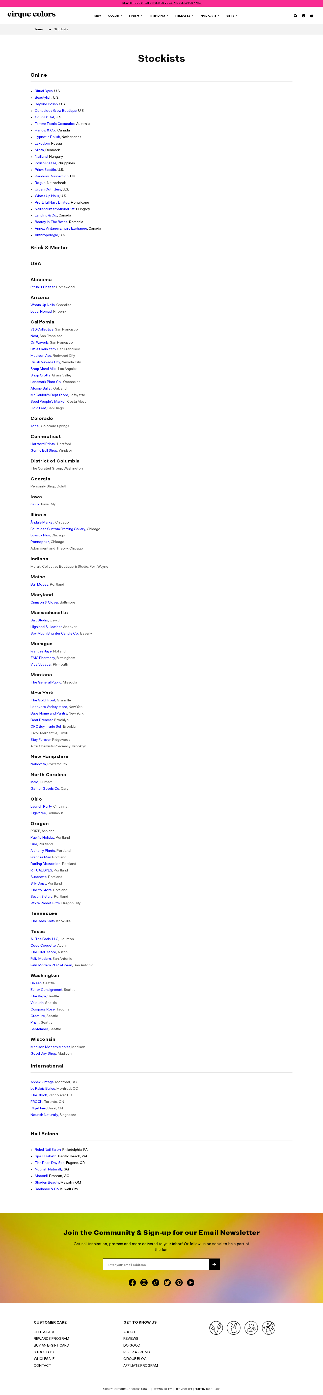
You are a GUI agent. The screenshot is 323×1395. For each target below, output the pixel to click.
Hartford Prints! (43, 444)
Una (34, 844)
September (39, 1029)
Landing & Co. (46, 215)
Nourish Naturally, (45, 1115)
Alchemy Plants (43, 851)
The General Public (46, 683)
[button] (115, 15)
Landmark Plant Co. (46, 382)
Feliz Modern (41, 959)
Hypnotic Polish (47, 137)
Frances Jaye (41, 651)
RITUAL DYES (41, 870)
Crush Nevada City (45, 362)
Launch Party (41, 807)
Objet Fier (38, 1108)
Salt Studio (39, 620)
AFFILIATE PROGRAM (140, 1366)
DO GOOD (131, 1346)
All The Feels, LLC (44, 939)
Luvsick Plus (40, 535)
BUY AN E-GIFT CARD (51, 1346)
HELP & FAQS (45, 1332)
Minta (39, 150)
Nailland (41, 157)
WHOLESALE (44, 1359)
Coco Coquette (43, 946)
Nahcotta (38, 764)
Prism (35, 1023)
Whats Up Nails (47, 196)
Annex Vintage (42, 1082)
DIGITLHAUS (213, 1389)
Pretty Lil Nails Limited (52, 203)
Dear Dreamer (42, 720)
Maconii (41, 1176)
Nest (34, 336)
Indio (34, 782)
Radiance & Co (47, 1189)
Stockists (61, 29)
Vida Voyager (41, 665)
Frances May (41, 857)
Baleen (36, 983)
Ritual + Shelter (43, 287)
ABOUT (129, 1332)
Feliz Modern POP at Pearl (51, 965)
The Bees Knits (43, 921)
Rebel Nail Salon (48, 1150)
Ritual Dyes (44, 91)
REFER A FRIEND (136, 1352)
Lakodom (42, 144)
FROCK (36, 1102)
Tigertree (38, 813)
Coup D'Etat (44, 117)
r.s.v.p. (35, 504)
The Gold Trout (43, 700)
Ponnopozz (40, 542)
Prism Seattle (45, 170)
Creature (38, 1016)
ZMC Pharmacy (43, 658)
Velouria (37, 1003)
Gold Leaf (38, 408)
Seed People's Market (48, 402)
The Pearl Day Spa (50, 1163)
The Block (39, 1095)
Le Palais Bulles (43, 1089)
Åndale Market (42, 523)
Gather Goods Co (45, 789)
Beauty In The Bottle (51, 222)
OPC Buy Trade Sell (46, 727)
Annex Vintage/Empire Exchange (61, 229)
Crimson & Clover (44, 603)
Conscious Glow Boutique (56, 111)
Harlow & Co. (45, 130)
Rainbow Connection (52, 176)
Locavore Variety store (49, 707)
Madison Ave (41, 356)
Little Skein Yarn (43, 349)
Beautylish (43, 98)
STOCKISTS (44, 1352)
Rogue (40, 183)
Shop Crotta (40, 375)
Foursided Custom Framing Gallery (58, 529)
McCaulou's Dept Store (49, 395)
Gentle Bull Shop (44, 451)
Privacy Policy (162, 1389)
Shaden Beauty (47, 1183)
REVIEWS (130, 1339)
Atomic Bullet (41, 389)
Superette (39, 877)
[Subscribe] (214, 1264)
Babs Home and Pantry (49, 714)
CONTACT (42, 1366)
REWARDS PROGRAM (51, 1339)
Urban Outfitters (48, 190)
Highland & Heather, (46, 627)
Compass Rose (43, 1009)
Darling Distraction (46, 864)
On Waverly (39, 343)
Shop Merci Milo (44, 369)
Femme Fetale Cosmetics (55, 124)
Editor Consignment (46, 990)
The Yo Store (41, 890)
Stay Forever (41, 740)
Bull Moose (39, 585)
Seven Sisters (41, 897)
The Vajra (38, 996)
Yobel (35, 426)
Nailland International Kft (55, 209)
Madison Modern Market (50, 1047)
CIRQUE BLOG (135, 1359)
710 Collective (42, 330)
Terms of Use (184, 1389)
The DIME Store (43, 952)
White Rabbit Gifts (45, 903)
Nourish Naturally (48, 1169)
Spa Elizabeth (46, 1156)
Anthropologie (46, 235)
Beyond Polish (46, 104)
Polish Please (45, 163)
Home (38, 29)
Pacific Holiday (42, 838)
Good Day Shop (43, 1054)
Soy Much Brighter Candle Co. (55, 634)
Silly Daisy (38, 884)
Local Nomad (41, 312)
